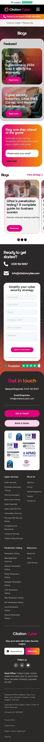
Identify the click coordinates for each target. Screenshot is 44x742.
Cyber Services (10, 482)
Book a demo (22, 423)
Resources (31, 554)
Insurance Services (11, 534)
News (29, 558)
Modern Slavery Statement (14, 731)
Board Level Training (12, 500)
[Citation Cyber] (22, 633)
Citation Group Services (13, 538)
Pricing (29, 487)
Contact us (31, 501)
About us (30, 482)
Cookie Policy (9, 726)
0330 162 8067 (33, 16)
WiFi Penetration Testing (13, 602)
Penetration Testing (11, 554)
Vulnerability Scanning (13, 513)
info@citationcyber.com (25, 273)
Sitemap (7, 737)
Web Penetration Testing (13, 598)
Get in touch (22, 413)
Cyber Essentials (10, 504)
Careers (30, 496)
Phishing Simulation (11, 495)
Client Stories (32, 563)
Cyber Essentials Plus (12, 509)
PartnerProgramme (34, 492)
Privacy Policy (9, 720)
